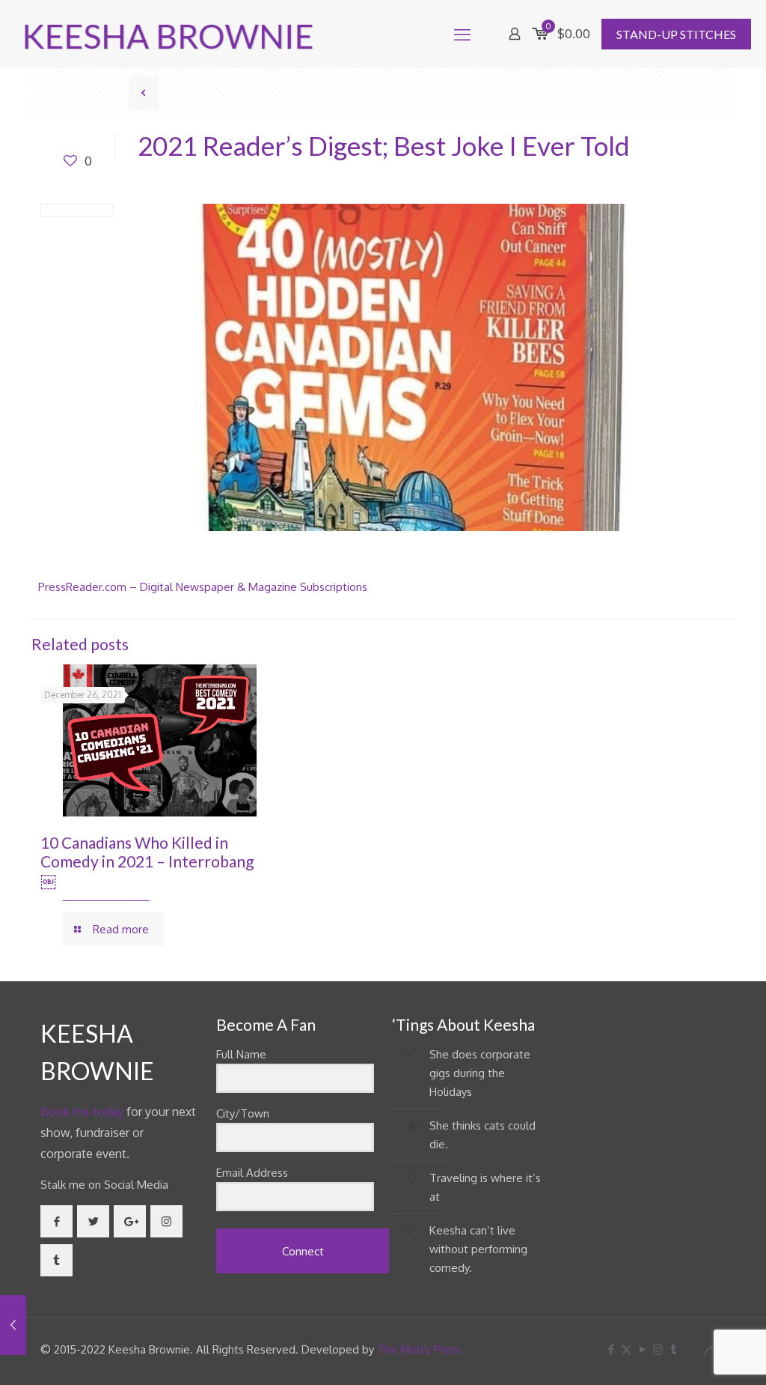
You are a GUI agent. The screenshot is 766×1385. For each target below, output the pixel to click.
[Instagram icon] (658, 1349)
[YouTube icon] (642, 1349)
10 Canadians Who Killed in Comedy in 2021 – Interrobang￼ (147, 861)
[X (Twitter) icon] (626, 1349)
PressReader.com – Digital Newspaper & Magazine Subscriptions (202, 587)
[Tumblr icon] (673, 1349)
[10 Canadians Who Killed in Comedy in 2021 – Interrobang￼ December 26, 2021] (13, 1325)
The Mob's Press (419, 1349)
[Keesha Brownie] (167, 33)
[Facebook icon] (610, 1349)
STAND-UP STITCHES (676, 34)
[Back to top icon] (710, 1349)
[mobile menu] (462, 33)
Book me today (81, 1111)
